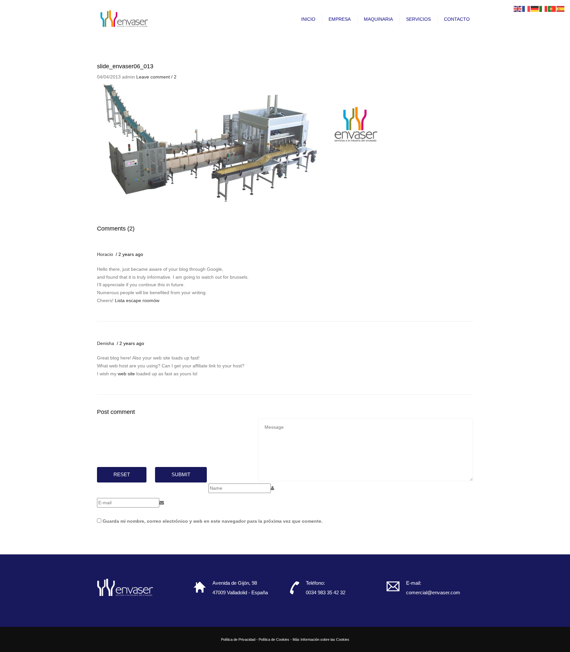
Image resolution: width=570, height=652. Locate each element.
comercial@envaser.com (433, 592)
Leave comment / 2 (156, 76)
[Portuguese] (552, 8)
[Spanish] (560, 8)
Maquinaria (378, 19)
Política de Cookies (274, 639)
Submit (181, 474)
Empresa (340, 19)
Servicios (418, 19)
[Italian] (543, 8)
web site (126, 373)
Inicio (308, 19)
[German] (535, 8)
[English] (518, 8)
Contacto (457, 19)
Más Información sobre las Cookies (321, 639)
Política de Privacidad (238, 639)
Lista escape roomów (137, 300)
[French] (526, 8)
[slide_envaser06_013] (245, 140)
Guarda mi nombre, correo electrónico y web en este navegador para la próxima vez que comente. (213, 521)
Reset (121, 474)
